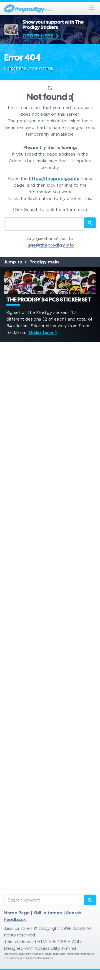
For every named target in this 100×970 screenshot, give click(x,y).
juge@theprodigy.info (50, 245)
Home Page (17, 913)
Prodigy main (44, 262)
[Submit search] (90, 900)
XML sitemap (47, 913)
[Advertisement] (50, 564)
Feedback (15, 919)
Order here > (43, 332)
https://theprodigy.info (54, 178)
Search (73, 913)
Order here (37, 35)
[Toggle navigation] (92, 8)
